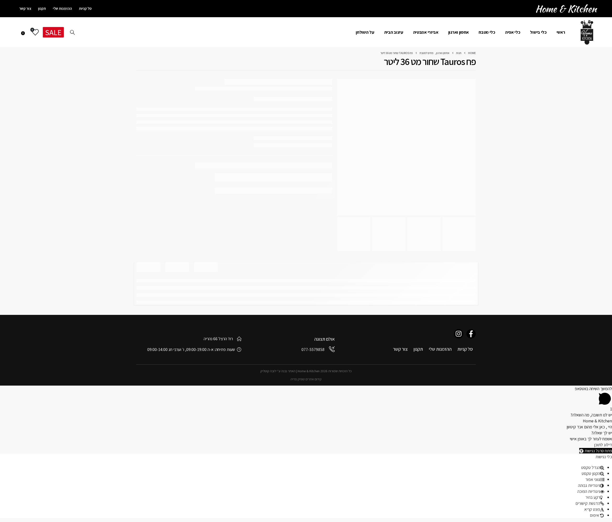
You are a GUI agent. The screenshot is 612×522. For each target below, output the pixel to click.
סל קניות (85, 8)
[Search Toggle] (72, 32)
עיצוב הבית (393, 32)
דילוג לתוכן (603, 444)
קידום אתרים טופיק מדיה (306, 379)
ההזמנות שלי (62, 8)
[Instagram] (458, 334)
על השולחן (365, 32)
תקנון (42, 8)
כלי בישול (538, 32)
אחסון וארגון (458, 32)
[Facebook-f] (471, 334)
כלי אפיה (512, 32)
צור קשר (25, 8)
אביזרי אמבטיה (425, 32)
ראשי (561, 32)
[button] (595, 450)
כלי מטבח (487, 32)
